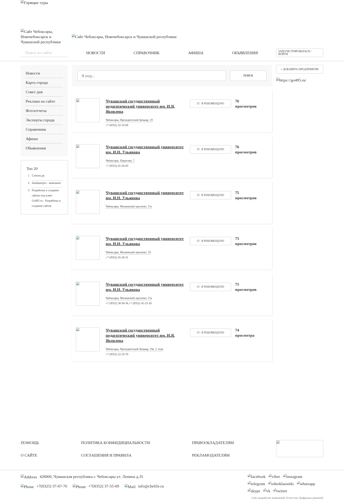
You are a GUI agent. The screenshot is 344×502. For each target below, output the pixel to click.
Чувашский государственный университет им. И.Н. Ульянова (145, 149)
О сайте (29, 455)
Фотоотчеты (36, 110)
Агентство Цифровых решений (304, 497)
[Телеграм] (258, 484)
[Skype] (255, 491)
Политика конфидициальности (115, 442)
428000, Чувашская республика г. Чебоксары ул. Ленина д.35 (91, 476)
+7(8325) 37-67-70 (51, 486)
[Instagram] (294, 477)
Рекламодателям (211, 455)
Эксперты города (40, 120)
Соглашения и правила (106, 455)
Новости (33, 73)
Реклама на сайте (40, 101)
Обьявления (36, 148)
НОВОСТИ (95, 53)
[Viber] (276, 477)
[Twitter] (281, 491)
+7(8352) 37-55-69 (103, 486)
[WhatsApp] (307, 484)
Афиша (32, 138)
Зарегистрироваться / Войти (294, 53)
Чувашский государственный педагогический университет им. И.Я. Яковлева (140, 106)
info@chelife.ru (151, 486)
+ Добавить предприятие (300, 69)
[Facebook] (258, 477)
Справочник (36, 129)
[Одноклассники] (282, 484)
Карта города (37, 82)
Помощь (30, 442)
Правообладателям (213, 442)
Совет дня (34, 92)
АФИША (195, 53)
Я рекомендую (212, 103)
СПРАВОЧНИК (146, 53)
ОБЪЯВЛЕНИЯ (245, 53)
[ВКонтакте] (268, 491)
